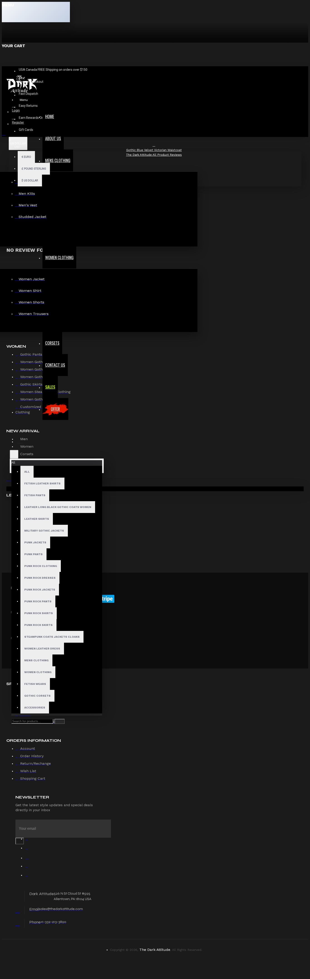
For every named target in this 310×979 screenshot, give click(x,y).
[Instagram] (29, 858)
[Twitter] (29, 849)
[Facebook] (29, 840)
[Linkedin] (29, 867)
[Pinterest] (29, 876)
